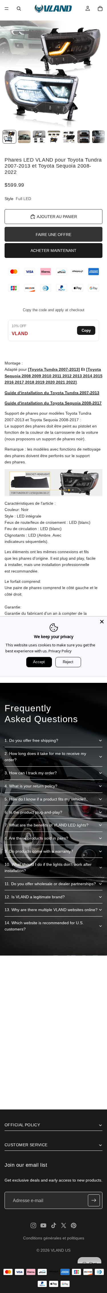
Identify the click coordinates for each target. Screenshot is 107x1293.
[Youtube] (43, 1225)
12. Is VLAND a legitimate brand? (35, 897)
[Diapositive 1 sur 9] (9, 137)
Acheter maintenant (53, 250)
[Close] (102, 621)
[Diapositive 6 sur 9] (83, 137)
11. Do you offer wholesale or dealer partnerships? (50, 883)
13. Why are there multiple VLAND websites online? (51, 909)
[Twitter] (63, 1225)
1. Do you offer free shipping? (31, 740)
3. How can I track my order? (31, 773)
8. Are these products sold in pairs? (36, 838)
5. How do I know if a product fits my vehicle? (45, 799)
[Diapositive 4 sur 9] (54, 137)
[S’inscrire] (94, 1201)
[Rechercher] (19, 8)
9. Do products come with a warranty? (39, 851)
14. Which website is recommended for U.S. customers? (44, 926)
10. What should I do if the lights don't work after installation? (48, 867)
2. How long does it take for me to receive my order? (45, 756)
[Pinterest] (73, 1225)
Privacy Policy (60, 650)
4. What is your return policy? (31, 786)
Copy (86, 330)
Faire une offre (53, 234)
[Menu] (6, 8)
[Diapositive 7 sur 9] (98, 137)
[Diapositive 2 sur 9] (24, 137)
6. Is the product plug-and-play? (33, 812)
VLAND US (60, 1250)
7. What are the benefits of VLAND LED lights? (46, 825)
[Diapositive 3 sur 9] (39, 137)
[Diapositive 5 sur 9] (68, 137)
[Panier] (100, 8)
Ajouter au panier (57, 216)
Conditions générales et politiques (53, 1238)
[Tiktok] (53, 1225)
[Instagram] (33, 1225)
